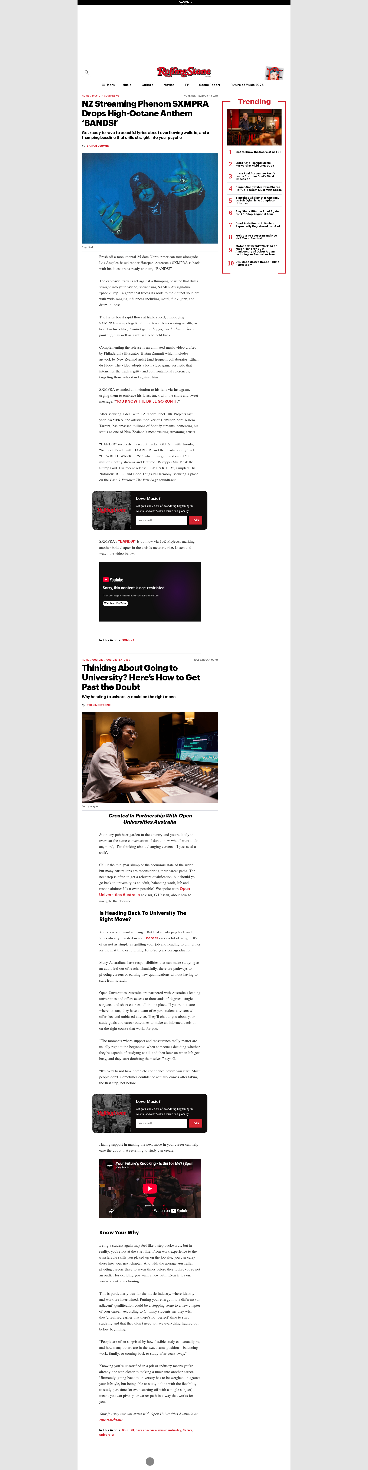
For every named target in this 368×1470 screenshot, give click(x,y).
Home (85, 96)
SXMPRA (128, 640)
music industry (169, 1430)
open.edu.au (110, 1420)
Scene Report (209, 84)
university (107, 1434)
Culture (147, 84)
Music (126, 84)
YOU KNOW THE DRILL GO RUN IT (146, 401)
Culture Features (118, 660)
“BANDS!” (127, 541)
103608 (128, 1430)
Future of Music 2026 (247, 84)
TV (187, 84)
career (152, 938)
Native (188, 1430)
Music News (111, 96)
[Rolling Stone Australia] (184, 75)
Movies (169, 84)
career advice (146, 1430)
